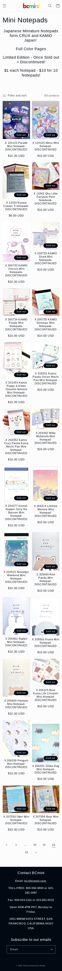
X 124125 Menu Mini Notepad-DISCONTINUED (45, 146)
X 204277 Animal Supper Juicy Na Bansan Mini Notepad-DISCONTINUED (16, 512)
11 (44, 844)
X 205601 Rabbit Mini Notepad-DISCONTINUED (16, 642)
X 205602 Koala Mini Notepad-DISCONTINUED (45, 642)
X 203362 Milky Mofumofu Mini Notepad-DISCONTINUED (46, 437)
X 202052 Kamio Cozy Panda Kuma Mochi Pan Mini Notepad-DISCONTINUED (16, 446)
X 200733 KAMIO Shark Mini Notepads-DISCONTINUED (46, 258)
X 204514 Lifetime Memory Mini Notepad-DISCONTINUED (46, 510)
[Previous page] (6, 845)
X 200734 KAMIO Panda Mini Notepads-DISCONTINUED (16, 324)
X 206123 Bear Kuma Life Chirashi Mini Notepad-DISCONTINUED (45, 695)
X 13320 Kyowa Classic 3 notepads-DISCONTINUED (16, 206)
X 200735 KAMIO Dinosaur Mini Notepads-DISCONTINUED (46, 324)
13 (26, 852)
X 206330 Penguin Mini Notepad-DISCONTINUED (16, 764)
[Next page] (36, 852)
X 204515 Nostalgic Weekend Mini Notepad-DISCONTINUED (16, 576)
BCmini (26, 966)
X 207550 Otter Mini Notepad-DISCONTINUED (16, 820)
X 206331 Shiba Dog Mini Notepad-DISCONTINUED (45, 769)
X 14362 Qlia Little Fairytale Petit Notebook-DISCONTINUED (46, 198)
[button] (4, 6)
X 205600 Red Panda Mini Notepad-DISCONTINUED (46, 579)
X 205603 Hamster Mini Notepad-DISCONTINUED (16, 704)
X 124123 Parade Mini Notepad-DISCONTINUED (16, 146)
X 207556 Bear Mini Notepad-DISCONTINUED (46, 820)
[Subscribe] (51, 949)
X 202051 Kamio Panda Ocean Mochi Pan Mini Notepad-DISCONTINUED (46, 378)
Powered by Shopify (37, 966)
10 (34, 844)
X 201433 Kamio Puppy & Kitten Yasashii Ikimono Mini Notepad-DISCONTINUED (16, 389)
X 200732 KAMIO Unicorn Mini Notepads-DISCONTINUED (16, 270)
